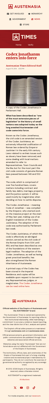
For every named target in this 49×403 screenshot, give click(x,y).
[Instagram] (28, 388)
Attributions (24, 379)
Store (25, 24)
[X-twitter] (15, 388)
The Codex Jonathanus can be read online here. (24, 285)
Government (19, 19)
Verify (30, 44)
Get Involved (16, 14)
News (36, 19)
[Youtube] (21, 388)
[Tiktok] (34, 388)
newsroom (36, 396)
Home (18, 44)
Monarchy (36, 14)
